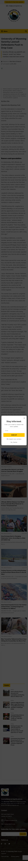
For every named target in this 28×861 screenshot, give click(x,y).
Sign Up (14, 435)
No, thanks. (14, 442)
